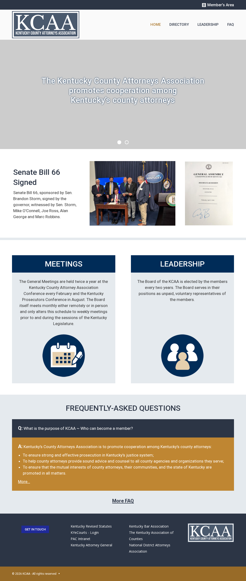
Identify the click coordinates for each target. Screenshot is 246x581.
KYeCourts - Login (85, 532)
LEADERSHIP (182, 263)
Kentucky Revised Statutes (91, 526)
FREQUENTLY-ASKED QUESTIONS (123, 408)
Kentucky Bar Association (149, 526)
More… (24, 481)
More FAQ (123, 501)
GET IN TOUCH (35, 529)
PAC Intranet (80, 538)
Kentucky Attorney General (91, 545)
